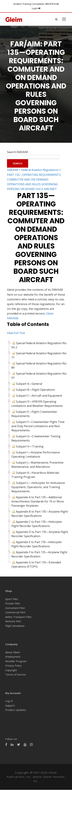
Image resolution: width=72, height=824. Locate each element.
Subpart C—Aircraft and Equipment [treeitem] (39, 396)
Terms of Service (15, 674)
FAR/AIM (12, 170)
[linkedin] (12, 744)
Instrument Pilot (15, 608)
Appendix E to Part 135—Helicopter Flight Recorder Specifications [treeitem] (36, 544)
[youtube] (25, 744)
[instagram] (31, 744)
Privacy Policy (13, 665)
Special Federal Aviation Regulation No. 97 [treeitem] (39, 376)
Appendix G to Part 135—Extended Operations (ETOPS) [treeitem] (36, 564)
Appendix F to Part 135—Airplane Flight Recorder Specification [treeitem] (39, 554)
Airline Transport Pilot (18, 617)
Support (10, 705)
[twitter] (18, 744)
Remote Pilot (13, 621)
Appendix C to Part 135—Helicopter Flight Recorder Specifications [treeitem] (36, 524)
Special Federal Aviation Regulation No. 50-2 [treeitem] (39, 345)
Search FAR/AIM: (17, 152)
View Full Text (16, 333)
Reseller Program (16, 661)
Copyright (11, 670)
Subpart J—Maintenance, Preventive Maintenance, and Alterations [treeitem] (37, 465)
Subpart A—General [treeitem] (29, 384)
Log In (35, 8)
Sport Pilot (11, 599)
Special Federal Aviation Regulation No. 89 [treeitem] (39, 365)
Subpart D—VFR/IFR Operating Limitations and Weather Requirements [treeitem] (37, 404)
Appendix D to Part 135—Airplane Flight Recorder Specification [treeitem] (39, 534)
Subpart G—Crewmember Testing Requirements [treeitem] (35, 438)
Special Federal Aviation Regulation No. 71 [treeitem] (39, 355)
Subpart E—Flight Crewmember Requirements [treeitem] (34, 414)
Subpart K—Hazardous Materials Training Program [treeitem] (35, 475)
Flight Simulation (14, 626)
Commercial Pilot (15, 612)
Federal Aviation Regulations (40, 170)
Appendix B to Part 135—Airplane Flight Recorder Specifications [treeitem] (39, 514)
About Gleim (12, 652)
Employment (12, 656)
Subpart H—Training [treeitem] (30, 446)
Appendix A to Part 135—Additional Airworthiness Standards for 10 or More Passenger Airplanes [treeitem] (37, 501)
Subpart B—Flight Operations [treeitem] (35, 390)
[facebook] (6, 744)
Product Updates (15, 710)
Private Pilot (12, 603)
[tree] (36, 455)
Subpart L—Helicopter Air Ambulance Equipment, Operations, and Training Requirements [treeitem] (38, 487)
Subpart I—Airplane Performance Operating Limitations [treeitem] (35, 454)
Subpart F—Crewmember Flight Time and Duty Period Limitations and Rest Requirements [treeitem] (37, 426)
